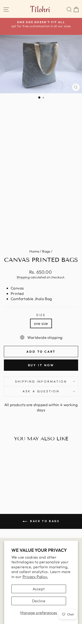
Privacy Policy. (35, 576)
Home (34, 251)
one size (41, 323)
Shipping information (41, 381)
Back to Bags (44, 521)
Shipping (23, 277)
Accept (39, 588)
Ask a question (41, 391)
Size (41, 315)
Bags (46, 251)
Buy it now (41, 365)
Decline (38, 600)
